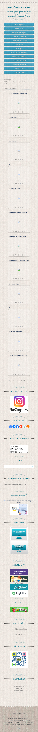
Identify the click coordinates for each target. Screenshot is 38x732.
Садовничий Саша (14, 165)
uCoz (19, 728)
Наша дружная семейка (19, 7)
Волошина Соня (14, 308)
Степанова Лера (14, 284)
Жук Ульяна (12, 141)
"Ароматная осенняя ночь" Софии (19, 355)
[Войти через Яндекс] (20, 426)
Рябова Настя (13, 117)
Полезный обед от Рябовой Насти (19, 260)
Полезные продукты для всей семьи (20, 212)
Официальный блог (21, 629)
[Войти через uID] (10, 426)
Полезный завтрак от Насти (17, 236)
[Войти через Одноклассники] (27, 426)
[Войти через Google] (24, 426)
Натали (20, 104)
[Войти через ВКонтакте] (14, 426)
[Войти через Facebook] (17, 426)
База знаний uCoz (20, 634)
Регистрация (17, 713)
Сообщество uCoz (20, 632)
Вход (23, 713)
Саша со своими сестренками (18, 93)
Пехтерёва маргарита (15, 331)
